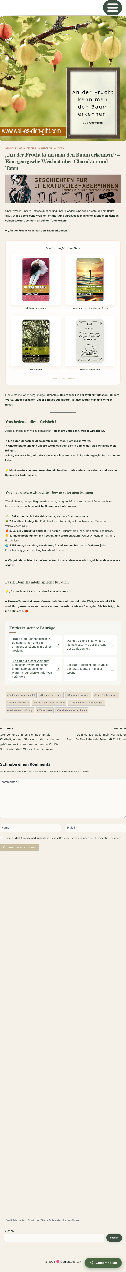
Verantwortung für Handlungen (86, 702)
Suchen (9, 1231)
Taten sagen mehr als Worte (49, 702)
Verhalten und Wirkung (19, 710)
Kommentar (10, 782)
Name (6, 827)
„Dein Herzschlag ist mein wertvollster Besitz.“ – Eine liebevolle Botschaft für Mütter (96, 734)
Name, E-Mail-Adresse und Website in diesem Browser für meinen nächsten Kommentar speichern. (63, 838)
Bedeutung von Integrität (21, 695)
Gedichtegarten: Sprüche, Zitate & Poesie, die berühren (42, 1220)
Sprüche (11, 148)
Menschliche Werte (18, 702)
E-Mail (71, 827)
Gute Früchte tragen (105, 695)
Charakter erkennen (51, 695)
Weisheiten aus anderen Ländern (41, 148)
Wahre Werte (44, 710)
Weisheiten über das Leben (72, 710)
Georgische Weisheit (78, 695)
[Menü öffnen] (112, 7)
